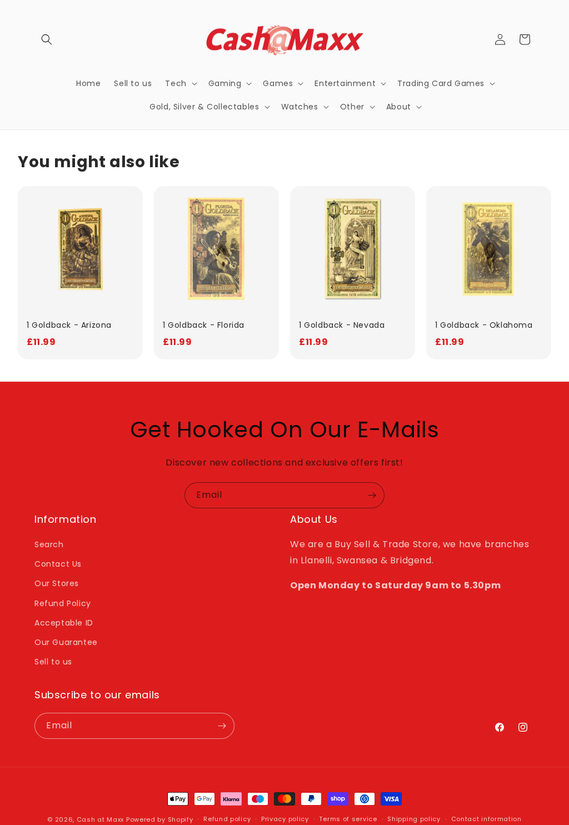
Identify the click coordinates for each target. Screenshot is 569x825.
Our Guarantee (66, 642)
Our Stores (56, 583)
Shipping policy (414, 818)
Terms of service (348, 818)
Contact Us (58, 563)
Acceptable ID (63, 622)
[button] (46, 39)
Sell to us (53, 661)
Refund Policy (62, 603)
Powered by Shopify (159, 819)
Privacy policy (285, 818)
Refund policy (227, 818)
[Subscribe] (372, 495)
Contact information (486, 818)
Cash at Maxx (100, 819)
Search (49, 544)
